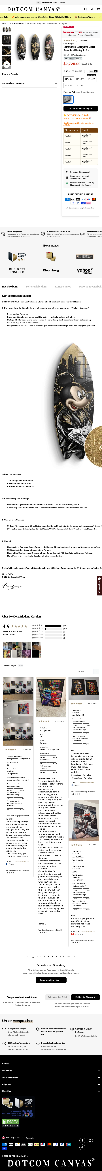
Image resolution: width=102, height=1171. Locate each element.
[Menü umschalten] (3, 9)
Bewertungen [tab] (10, 665)
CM (91, 71)
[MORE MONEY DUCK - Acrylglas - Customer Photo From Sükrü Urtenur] (7, 654)
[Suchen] (85, 9)
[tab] (10, 287)
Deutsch (30, 1138)
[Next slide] (6, 64)
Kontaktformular (67, 970)
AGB (84, 1006)
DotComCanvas (79, 55)
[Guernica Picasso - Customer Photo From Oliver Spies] (17, 646)
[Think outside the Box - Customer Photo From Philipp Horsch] (7, 646)
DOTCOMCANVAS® (17, 1156)
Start (4, 23)
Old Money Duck (78, 926)
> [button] (74, 956)
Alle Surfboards (17, 23)
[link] (51, 257)
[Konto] (92, 9)
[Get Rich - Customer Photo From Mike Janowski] (26, 654)
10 (68, 956)
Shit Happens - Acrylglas (15, 854)
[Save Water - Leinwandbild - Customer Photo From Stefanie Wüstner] (26, 646)
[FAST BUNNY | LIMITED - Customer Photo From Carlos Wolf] (17, 654)
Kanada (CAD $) (13, 1138)
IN (95, 71)
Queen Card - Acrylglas (81, 775)
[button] (8, 873)
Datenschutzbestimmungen (68, 1006)
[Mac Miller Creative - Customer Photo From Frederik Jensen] (36, 654)
